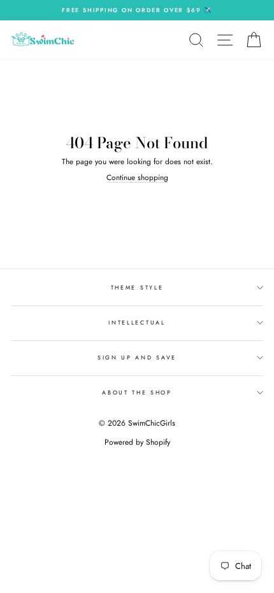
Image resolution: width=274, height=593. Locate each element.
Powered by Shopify (137, 442)
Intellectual (136, 322)
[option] (137, 10)
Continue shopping (137, 177)
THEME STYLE (137, 287)
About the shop (137, 392)
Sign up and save (137, 357)
